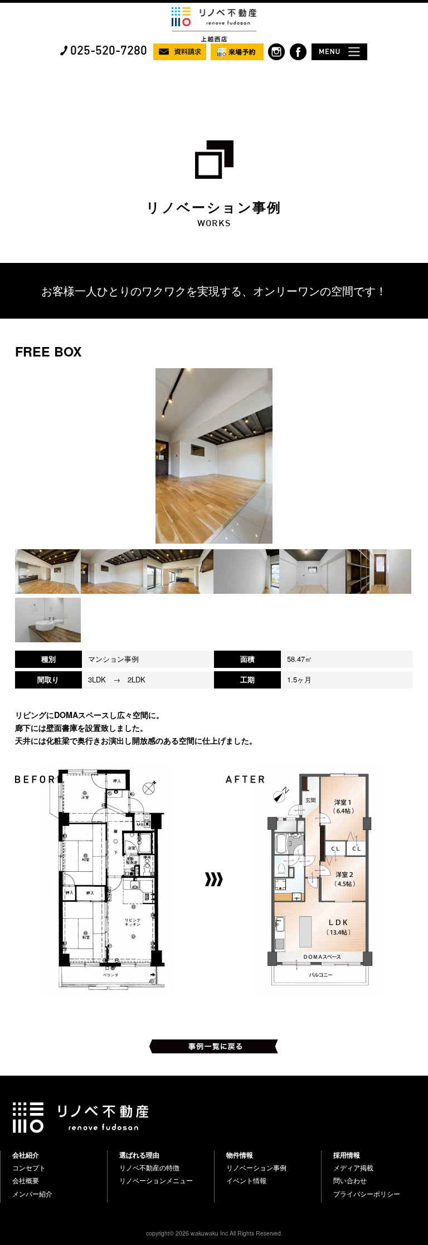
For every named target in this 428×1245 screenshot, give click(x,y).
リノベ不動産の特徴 (149, 1167)
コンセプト (29, 1167)
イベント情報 (246, 1180)
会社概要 (25, 1180)
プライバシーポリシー (366, 1193)
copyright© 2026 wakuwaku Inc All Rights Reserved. (214, 1233)
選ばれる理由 (139, 1154)
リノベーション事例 (256, 1167)
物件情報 (239, 1154)
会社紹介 (25, 1154)
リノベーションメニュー (156, 1180)
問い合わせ (350, 1180)
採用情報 (346, 1154)
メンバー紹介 (32, 1193)
